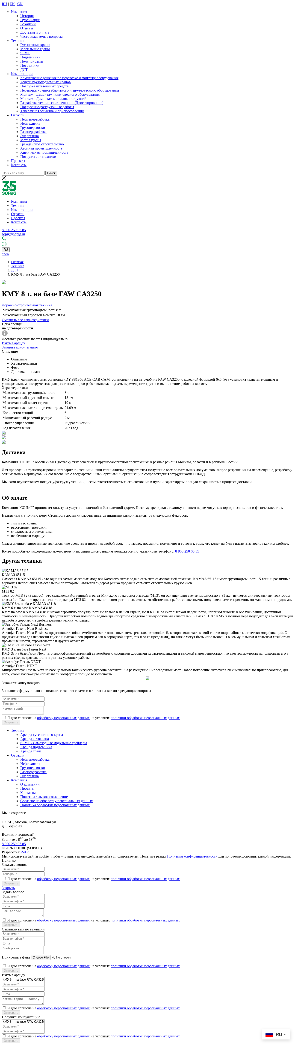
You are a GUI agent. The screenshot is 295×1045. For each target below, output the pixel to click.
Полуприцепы (31, 61)
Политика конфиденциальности (192, 856)
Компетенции (22, 74)
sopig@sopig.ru (13, 234)
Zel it (25, 852)
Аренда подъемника (36, 747)
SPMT (25, 53)
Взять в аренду (13, 343)
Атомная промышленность (41, 148)
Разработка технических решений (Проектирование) (61, 103)
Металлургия (30, 140)
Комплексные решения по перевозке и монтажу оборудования (69, 78)
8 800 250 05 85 (14, 230)
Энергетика (29, 136)
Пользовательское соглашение (44, 797)
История (27, 16)
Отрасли (17, 115)
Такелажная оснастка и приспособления (52, 111)
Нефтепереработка (35, 119)
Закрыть (8, 888)
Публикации (30, 20)
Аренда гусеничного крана (41, 735)
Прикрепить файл (16, 957)
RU (4, 4)
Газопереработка (33, 132)
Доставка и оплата (34, 32)
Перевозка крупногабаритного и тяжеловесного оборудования (69, 90)
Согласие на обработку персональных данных (56, 801)
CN (20, 4)
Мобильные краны (35, 49)
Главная (17, 262)
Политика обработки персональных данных (55, 805)
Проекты (18, 161)
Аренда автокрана (34, 739)
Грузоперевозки (32, 128)
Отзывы (26, 28)
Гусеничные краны (35, 45)
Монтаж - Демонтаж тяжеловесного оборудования (60, 94)
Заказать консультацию (20, 347)
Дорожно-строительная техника (27, 305)
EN (12, 4)
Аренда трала (30, 751)
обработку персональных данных (63, 718)
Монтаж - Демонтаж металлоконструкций (53, 99)
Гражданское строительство (42, 144)
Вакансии (28, 24)
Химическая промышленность (44, 152)
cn (3, 254)
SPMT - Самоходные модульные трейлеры (53, 743)
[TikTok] (4, 818)
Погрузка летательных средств (44, 86)
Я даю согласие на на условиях (93, 718)
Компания (19, 12)
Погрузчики (29, 65)
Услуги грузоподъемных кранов (45, 82)
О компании (30, 784)
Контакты (19, 165)
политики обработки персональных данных (145, 718)
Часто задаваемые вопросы (41, 36)
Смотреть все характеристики (25, 320)
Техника (17, 41)
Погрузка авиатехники (38, 156)
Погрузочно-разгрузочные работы (47, 107)
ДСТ (24, 70)
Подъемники (30, 57)
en (7, 254)
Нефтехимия (30, 123)
